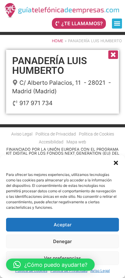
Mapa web (76, 142)
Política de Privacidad (68, 270)
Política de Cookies (96, 134)
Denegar (62, 241)
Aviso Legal (100, 270)
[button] (116, 163)
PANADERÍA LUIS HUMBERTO (49, 65)
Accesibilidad (51, 142)
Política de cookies (31, 270)
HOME (57, 41)
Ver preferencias (62, 258)
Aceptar (63, 225)
